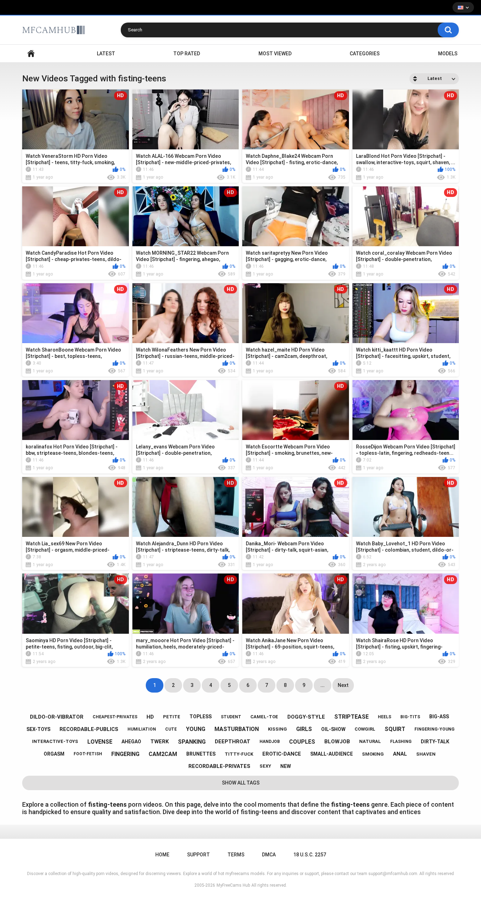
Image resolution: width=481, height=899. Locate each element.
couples (302, 741)
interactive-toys (55, 741)
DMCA (269, 854)
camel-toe (264, 716)
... (322, 685)
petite (171, 716)
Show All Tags (241, 783)
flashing (401, 741)
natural (370, 741)
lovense (99, 741)
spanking (192, 741)
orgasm (54, 754)
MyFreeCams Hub (233, 885)
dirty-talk (435, 741)
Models (447, 53)
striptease (351, 716)
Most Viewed (275, 53)
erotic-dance (281, 754)
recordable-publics (89, 729)
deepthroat (232, 741)
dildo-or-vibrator (56, 717)
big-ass (439, 716)
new (285, 766)
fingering (125, 754)
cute (171, 729)
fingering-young (434, 729)
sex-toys (38, 729)
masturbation (236, 729)
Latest (106, 53)
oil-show (333, 729)
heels (384, 716)
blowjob (337, 741)
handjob (270, 741)
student (231, 716)
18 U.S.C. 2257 (309, 854)
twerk (159, 741)
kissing (277, 729)
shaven (426, 754)
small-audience (331, 754)
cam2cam (163, 754)
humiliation (141, 729)
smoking (373, 754)
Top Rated (186, 53)
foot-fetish (88, 753)
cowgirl (365, 729)
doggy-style (306, 717)
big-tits (410, 716)
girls (304, 729)
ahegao (131, 741)
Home (31, 54)
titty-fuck (239, 754)
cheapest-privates (115, 716)
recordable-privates (219, 766)
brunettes (200, 754)
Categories (365, 53)
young (195, 729)
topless (200, 716)
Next (343, 685)
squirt (395, 729)
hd (150, 717)
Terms (235, 854)
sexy (265, 766)
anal (400, 754)
